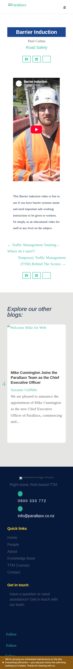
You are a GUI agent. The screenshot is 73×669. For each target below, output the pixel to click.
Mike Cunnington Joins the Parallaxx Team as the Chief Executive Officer (35, 377)
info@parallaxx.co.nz (36, 516)
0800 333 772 (32, 501)
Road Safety (36, 47)
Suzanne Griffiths (24, 390)
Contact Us (20, 615)
